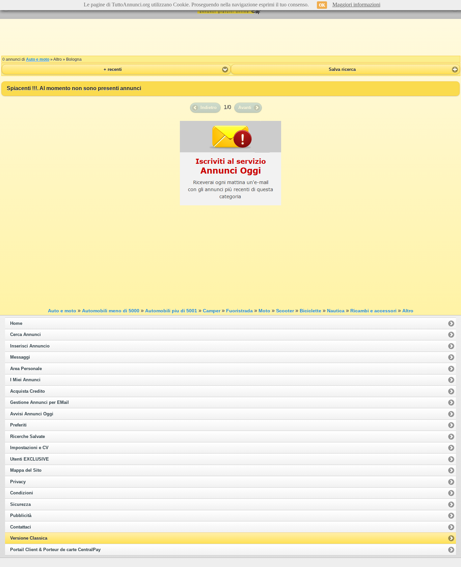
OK (322, 5)
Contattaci (20, 527)
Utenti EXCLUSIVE (29, 459)
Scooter (285, 310)
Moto (264, 310)
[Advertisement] (230, 37)
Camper (211, 310)
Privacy (18, 482)
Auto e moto (37, 59)
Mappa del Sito (26, 470)
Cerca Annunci (25, 334)
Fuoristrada (239, 310)
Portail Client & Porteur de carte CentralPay (55, 549)
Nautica (336, 310)
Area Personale (26, 368)
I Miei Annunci (25, 380)
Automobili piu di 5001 (171, 310)
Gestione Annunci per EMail (39, 402)
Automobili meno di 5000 (110, 310)
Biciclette (310, 310)
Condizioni (21, 493)
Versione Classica (28, 538)
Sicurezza (20, 504)
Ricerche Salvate (27, 436)
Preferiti (18, 425)
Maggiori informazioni (356, 4)
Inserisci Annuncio (30, 346)
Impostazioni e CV (29, 447)
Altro (407, 310)
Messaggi (20, 357)
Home (16, 323)
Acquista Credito (27, 391)
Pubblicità (20, 515)
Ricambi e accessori (373, 310)
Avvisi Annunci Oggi (31, 414)
